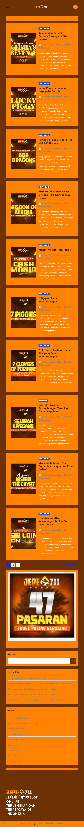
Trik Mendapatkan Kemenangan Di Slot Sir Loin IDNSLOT (53, 521)
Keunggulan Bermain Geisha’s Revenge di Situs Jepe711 (53, 36)
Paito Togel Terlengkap (17, 729)
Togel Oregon (13, 745)
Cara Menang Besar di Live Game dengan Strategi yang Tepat (32, 689)
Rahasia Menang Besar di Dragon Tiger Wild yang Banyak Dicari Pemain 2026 (38, 678)
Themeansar (58, 824)
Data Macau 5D (14, 750)
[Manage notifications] (4, 822)
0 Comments (45, 48)
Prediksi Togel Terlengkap (18, 718)
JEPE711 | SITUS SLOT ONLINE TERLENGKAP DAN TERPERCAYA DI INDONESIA (22, 806)
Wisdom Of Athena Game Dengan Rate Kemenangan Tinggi (55, 195)
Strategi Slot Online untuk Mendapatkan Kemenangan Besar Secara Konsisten (38, 700)
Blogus (48, 824)
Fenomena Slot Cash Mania (55, 250)
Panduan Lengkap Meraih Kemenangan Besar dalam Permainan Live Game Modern (40, 684)
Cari (73, 661)
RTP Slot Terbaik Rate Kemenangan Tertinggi (25, 723)
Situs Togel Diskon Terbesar (18, 734)
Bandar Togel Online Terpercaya (20, 740)
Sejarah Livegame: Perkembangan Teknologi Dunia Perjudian (54, 408)
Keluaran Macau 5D (15, 756)
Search (11, 654)
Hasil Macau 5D (14, 761)
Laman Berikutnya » (70, 565)
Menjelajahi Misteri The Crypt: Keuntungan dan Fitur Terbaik (56, 466)
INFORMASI (43, 400)
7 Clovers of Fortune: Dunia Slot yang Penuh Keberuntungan (55, 353)
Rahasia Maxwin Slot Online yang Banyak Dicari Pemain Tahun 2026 (35, 694)
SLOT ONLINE (44, 28)
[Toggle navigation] (7, 7)
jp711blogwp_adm (48, 45)
